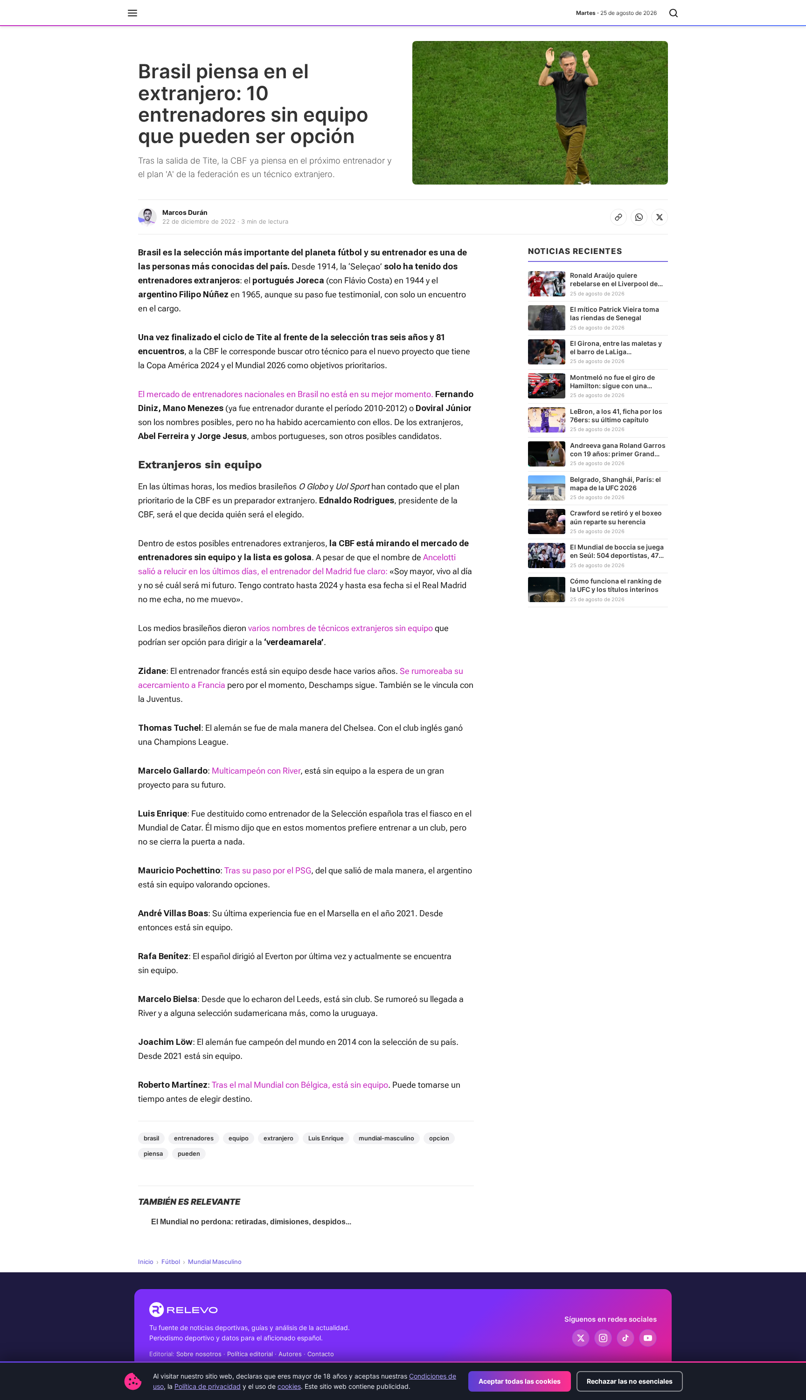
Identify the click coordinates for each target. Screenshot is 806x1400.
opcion (439, 1138)
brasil (151, 1138)
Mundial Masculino (215, 1261)
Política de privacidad (207, 1386)
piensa (153, 1153)
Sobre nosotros (199, 1354)
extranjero (278, 1138)
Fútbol (170, 1261)
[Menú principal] (132, 13)
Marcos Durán (185, 212)
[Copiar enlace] (618, 217)
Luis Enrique (326, 1138)
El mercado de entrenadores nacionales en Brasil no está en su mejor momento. (286, 394)
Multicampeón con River (256, 770)
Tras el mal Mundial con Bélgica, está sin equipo (300, 1085)
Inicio (145, 1261)
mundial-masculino (386, 1138)
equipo (239, 1138)
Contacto (320, 1354)
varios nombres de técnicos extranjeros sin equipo (339, 628)
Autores (290, 1354)
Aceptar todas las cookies (520, 1381)
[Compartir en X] (659, 217)
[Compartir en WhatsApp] (639, 217)
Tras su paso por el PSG (267, 870)
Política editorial (250, 1354)
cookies (289, 1386)
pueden (189, 1153)
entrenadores (194, 1138)
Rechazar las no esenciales (630, 1381)
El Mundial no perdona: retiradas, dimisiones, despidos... (251, 1222)
